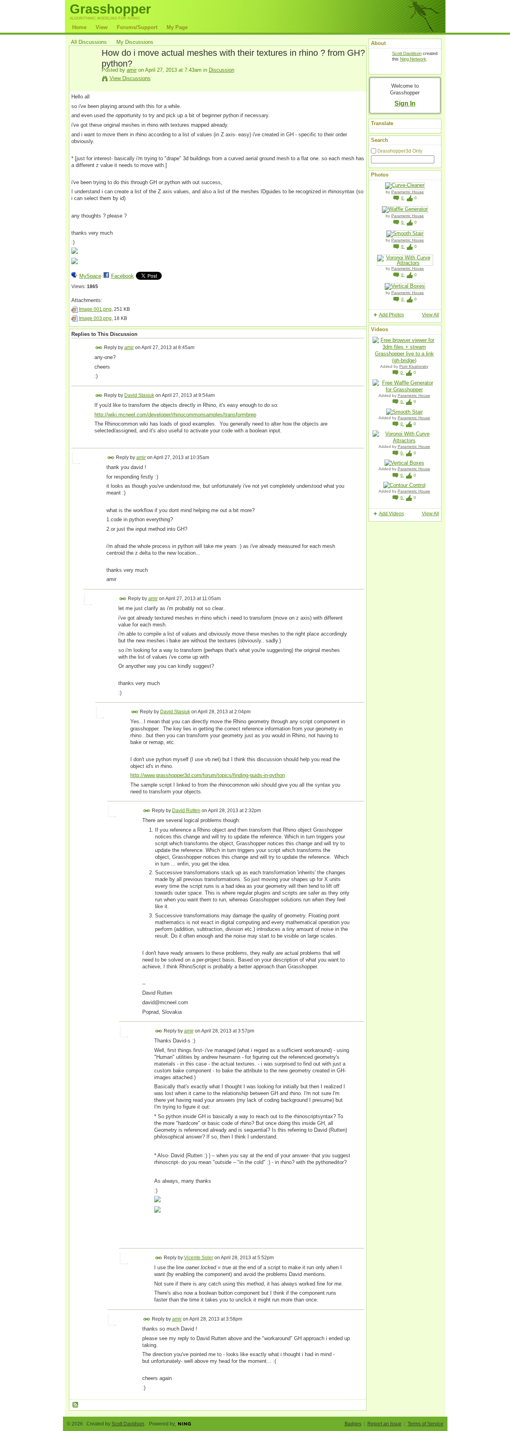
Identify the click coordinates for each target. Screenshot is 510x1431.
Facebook (122, 276)
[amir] (84, 71)
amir (132, 70)
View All (430, 315)
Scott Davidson (407, 53)
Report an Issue (384, 1424)
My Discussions (134, 42)
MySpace (90, 276)
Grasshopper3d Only (399, 151)
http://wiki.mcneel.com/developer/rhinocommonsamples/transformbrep (175, 415)
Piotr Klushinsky (413, 366)
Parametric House (407, 192)
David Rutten (186, 810)
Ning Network (413, 59)
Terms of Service (425, 1424)
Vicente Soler (198, 1257)
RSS (75, 1405)
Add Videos (391, 513)
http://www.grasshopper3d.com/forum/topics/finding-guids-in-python (207, 775)
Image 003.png (95, 318)
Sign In (405, 103)
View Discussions (130, 78)
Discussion (221, 70)
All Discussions (89, 42)
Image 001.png (95, 309)
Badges (353, 1424)
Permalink (99, 347)
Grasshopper (110, 9)
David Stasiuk (139, 395)
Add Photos (391, 315)
